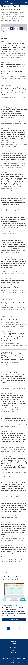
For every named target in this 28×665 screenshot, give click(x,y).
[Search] (26, 2)
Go (21, 28)
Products (14, 643)
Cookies (14, 660)
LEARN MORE (14, 619)
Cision (16, 662)
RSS (24, 658)
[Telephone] (22, 2)
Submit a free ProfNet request (14, 613)
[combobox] (16, 28)
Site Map (19, 658)
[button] (11, 28)
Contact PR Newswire (13, 641)
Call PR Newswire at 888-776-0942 (14, 651)
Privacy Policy (17, 656)
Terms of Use (9, 656)
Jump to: (7, 26)
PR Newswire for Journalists (13, 605)
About (14, 645)
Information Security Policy (9, 658)
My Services (13, 647)
